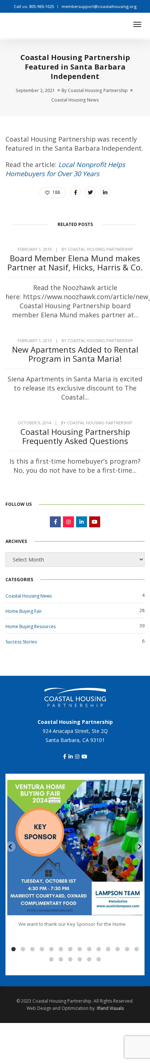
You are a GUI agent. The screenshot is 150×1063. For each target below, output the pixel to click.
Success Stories (21, 642)
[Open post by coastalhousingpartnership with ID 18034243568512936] (75, 847)
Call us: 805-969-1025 (34, 6)
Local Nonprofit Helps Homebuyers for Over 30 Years (65, 169)
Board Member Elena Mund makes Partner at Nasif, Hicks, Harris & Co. (75, 263)
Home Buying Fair (23, 611)
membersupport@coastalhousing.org (99, 6)
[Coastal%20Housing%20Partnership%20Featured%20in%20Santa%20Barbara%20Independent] (75, 192)
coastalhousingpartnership (74, 787)
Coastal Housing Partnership (98, 90)
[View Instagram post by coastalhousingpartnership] (135, 906)
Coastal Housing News (75, 100)
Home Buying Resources (30, 626)
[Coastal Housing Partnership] (65, 23)
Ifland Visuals (110, 1008)
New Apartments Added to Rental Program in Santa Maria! (75, 354)
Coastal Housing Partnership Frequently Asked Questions (75, 436)
